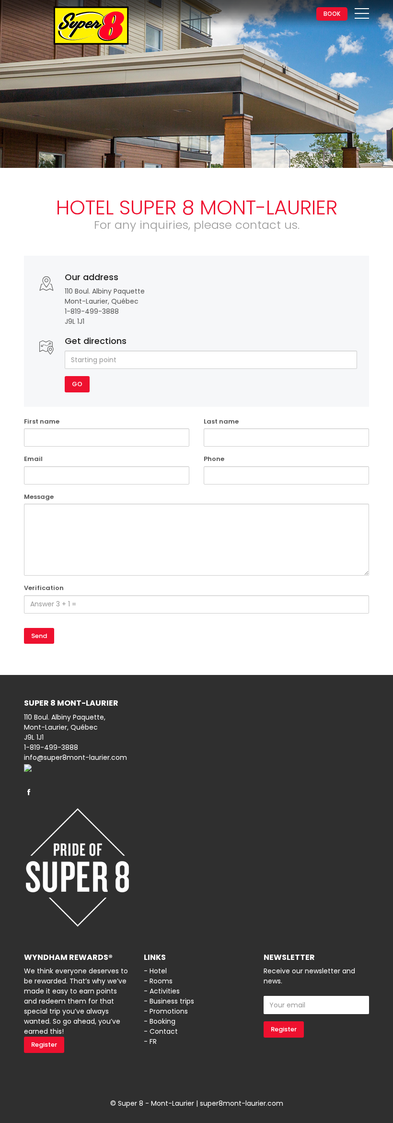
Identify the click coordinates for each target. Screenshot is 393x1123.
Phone (214, 458)
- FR (150, 1041)
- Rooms (158, 981)
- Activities (162, 991)
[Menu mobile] (362, 15)
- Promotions (166, 1011)
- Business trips (169, 1001)
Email (33, 458)
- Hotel (155, 971)
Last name (221, 421)
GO (77, 384)
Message (39, 496)
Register (44, 1044)
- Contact (161, 1031)
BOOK (332, 14)
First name (41, 421)
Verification (44, 587)
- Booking (159, 1021)
